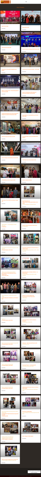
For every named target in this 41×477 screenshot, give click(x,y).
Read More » (4, 28)
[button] (26, 1)
